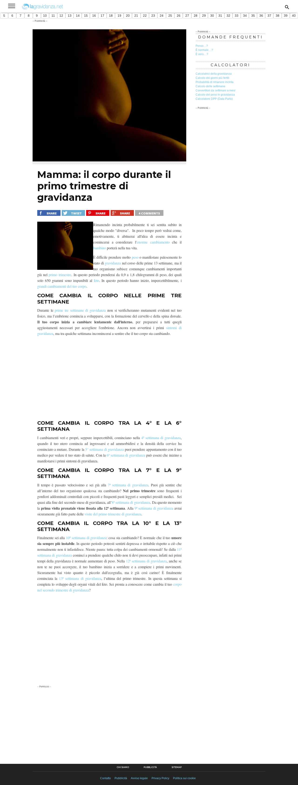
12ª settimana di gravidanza (146, 560)
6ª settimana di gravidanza (126, 455)
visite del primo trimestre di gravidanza (113, 513)
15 (86, 15)
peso (135, 257)
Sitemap (177, 767)
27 (187, 15)
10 (45, 15)
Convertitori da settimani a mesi (215, 90)
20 (128, 15)
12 (61, 15)
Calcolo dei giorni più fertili (212, 78)
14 (78, 15)
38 (277, 15)
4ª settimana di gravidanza (161, 437)
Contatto (105, 778)
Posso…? (202, 45)
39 (286, 15)
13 (69, 15)
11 (53, 15)
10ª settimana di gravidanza (86, 537)
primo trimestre (60, 274)
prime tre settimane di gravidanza (80, 310)
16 (94, 15)
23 (153, 15)
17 (102, 15)
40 (294, 15)
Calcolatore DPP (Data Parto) (214, 98)
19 (119, 15)
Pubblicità (150, 767)
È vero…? (202, 54)
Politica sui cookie (184, 778)
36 (261, 15)
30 (212, 15)
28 (195, 15)
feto (96, 280)
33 (236, 15)
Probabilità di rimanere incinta (215, 82)
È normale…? (204, 50)
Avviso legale (139, 778)
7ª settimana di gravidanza (128, 484)
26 (178, 15)
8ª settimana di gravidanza (131, 502)
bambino (99, 247)
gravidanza (113, 263)
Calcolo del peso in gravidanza (215, 94)
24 (161, 15)
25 (170, 15)
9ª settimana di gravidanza (154, 508)
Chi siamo (123, 767)
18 (111, 15)
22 (145, 15)
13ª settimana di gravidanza (80, 578)
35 (253, 15)
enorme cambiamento (153, 242)
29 (204, 15)
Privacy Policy (160, 778)
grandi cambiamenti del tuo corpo (61, 286)
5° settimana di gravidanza (104, 449)
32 (228, 15)
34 (245, 15)
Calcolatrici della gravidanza (214, 73)
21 (136, 15)
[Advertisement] (109, 378)
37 (269, 15)
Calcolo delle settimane (210, 86)
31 (220, 15)
